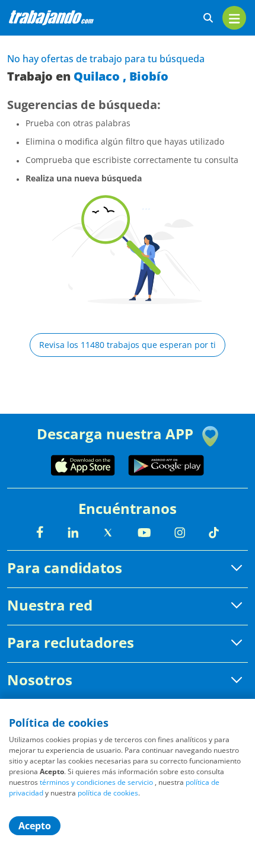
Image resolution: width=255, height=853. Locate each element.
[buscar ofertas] (208, 18)
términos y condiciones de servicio (96, 782)
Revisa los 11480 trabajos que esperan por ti (127, 344)
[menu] (234, 18)
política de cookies (108, 793)
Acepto (34, 825)
